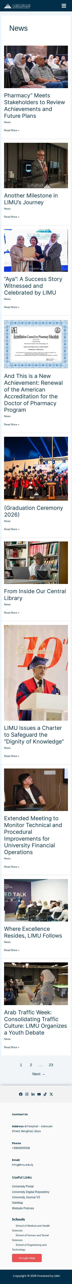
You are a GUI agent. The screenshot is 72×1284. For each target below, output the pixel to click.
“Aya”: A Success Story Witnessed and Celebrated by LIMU (33, 286)
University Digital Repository (30, 1191)
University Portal (23, 1186)
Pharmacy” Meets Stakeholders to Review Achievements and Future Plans (34, 105)
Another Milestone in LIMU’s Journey (31, 199)
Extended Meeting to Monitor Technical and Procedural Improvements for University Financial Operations (33, 835)
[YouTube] (39, 1094)
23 (51, 1065)
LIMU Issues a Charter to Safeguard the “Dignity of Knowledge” (34, 735)
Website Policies (23, 1208)
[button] (27, 1258)
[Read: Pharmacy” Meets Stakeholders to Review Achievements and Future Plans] (36, 66)
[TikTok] (45, 1094)
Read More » (11, 130)
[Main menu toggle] (63, 5)
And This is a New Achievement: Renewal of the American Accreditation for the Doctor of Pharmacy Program (33, 393)
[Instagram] (27, 1094)
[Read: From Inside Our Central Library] (36, 562)
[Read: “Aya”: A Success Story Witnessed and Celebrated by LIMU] (36, 250)
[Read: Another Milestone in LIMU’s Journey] (36, 165)
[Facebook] (21, 1094)
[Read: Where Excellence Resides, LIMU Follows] (36, 900)
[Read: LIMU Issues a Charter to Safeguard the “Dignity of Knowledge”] (36, 672)
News (7, 122)
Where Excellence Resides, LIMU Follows (33, 932)
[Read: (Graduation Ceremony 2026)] (36, 468)
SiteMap (17, 1202)
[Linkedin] (33, 1094)
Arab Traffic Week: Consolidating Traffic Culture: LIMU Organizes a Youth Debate (35, 1022)
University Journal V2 (26, 1197)
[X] (51, 1094)
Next (38, 1074)
